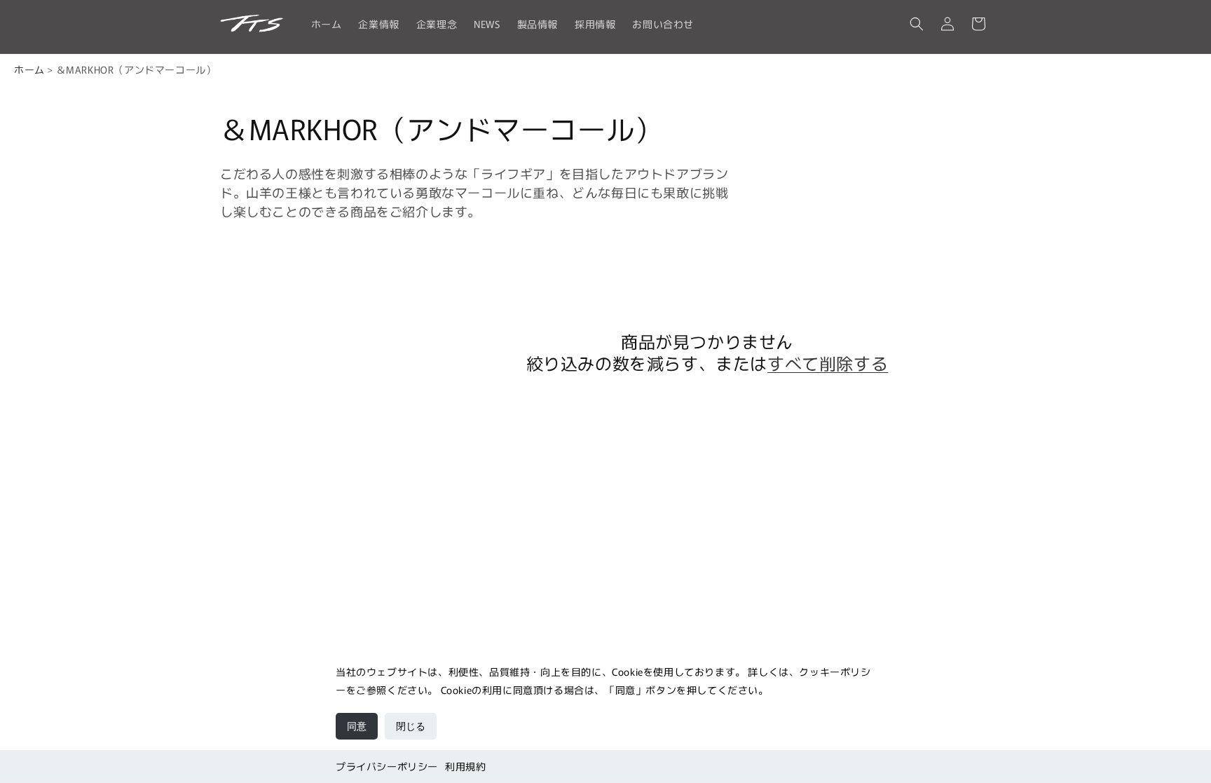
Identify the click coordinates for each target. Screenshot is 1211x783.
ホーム (29, 69)
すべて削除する (827, 363)
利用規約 (465, 766)
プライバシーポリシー (387, 766)
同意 (357, 726)
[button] (916, 23)
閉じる (410, 726)
